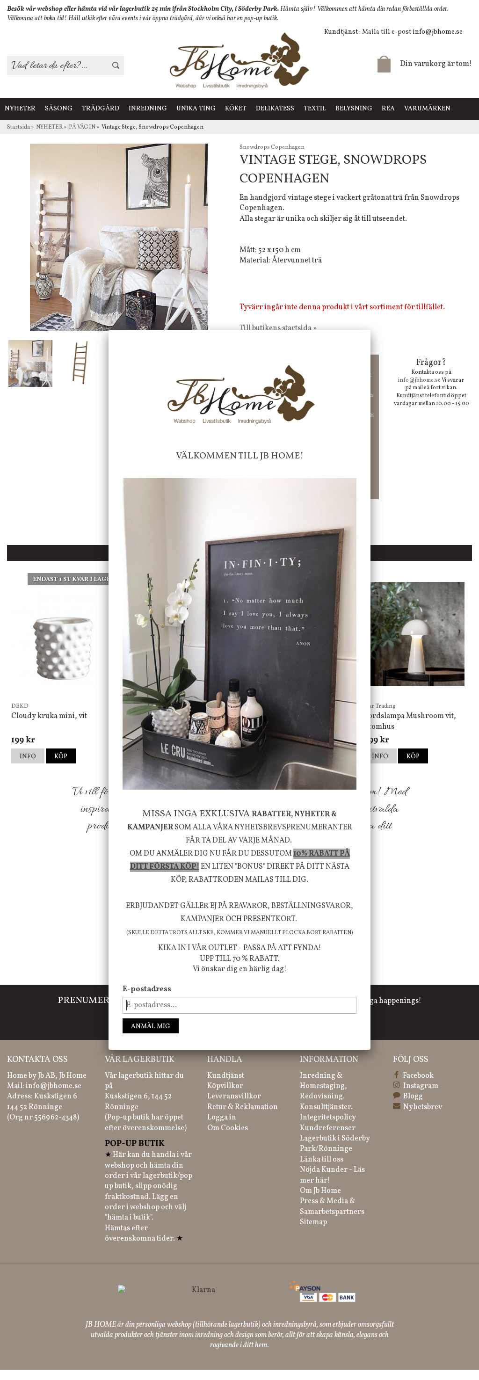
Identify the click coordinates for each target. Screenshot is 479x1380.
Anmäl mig (150, 1026)
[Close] (370, 329)
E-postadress (147, 989)
